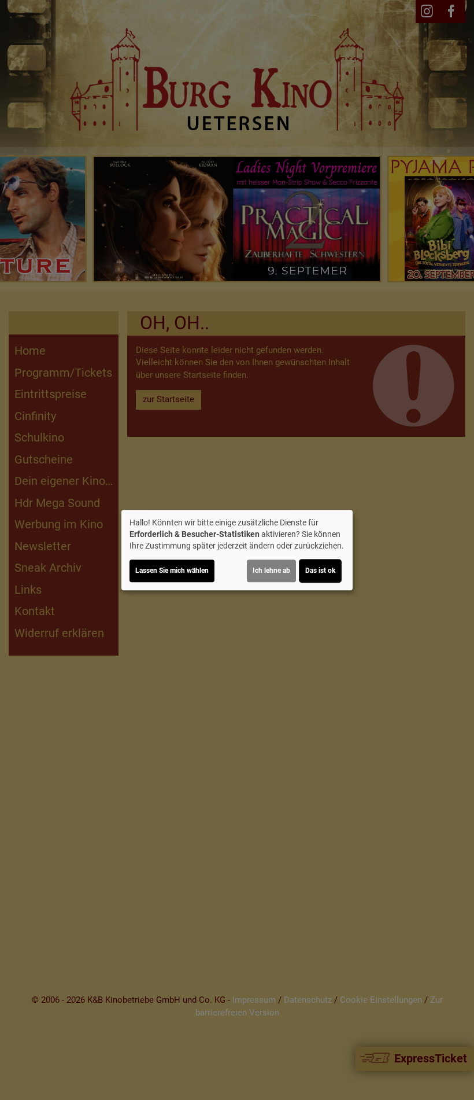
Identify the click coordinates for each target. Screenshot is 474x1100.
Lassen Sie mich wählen (172, 570)
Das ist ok (320, 570)
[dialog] (237, 550)
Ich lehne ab (271, 570)
